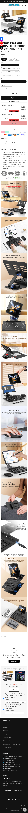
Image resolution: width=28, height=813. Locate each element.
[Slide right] (17, 38)
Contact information (15, 810)
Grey (10, 59)
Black (4, 59)
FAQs (4, 724)
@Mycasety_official (16, 756)
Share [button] (4, 636)
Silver (17, 59)
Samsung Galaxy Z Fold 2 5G (10, 71)
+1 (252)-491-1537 (16, 764)
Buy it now (14, 98)
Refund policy (23, 805)
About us (5, 727)
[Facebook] (1, 38)
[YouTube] (1, 44)
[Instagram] (1, 41)
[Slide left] (10, 38)
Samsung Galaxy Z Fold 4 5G (10, 65)
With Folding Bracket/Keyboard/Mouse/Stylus (14, 81)
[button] (2, 5)
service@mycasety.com (14, 766)
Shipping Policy (7, 740)
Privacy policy (6, 808)
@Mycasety (12, 760)
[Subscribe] (22, 794)
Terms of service (14, 808)
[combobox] (16, 702)
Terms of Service (7, 747)
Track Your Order (7, 737)
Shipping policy (22, 808)
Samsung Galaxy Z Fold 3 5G (10, 68)
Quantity (3, 85)
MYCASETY (8, 805)
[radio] (14, 107)
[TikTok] (1, 47)
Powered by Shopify (15, 805)
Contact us (6, 730)
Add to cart (14, 123)
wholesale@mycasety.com (10, 770)
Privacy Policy (6, 734)
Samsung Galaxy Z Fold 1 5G (10, 75)
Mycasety (13, 758)
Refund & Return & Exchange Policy (12, 744)
